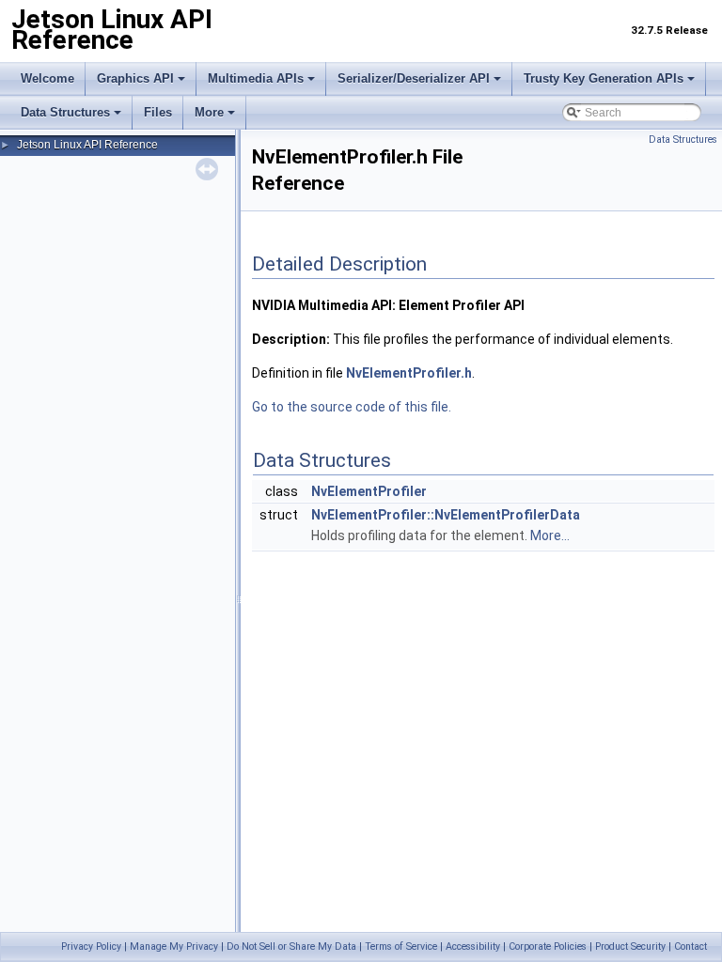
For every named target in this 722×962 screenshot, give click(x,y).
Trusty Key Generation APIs (603, 78)
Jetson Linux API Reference (87, 144)
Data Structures (65, 112)
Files (158, 112)
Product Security (630, 946)
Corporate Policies (548, 946)
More (209, 112)
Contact (690, 946)
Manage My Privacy (174, 946)
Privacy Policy (91, 946)
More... (550, 535)
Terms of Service (401, 946)
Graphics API (135, 78)
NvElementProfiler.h (409, 372)
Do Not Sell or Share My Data (291, 946)
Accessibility (473, 946)
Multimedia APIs (256, 78)
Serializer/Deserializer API (413, 78)
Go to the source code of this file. (351, 406)
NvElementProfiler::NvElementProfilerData (445, 514)
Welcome (47, 78)
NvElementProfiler (369, 491)
